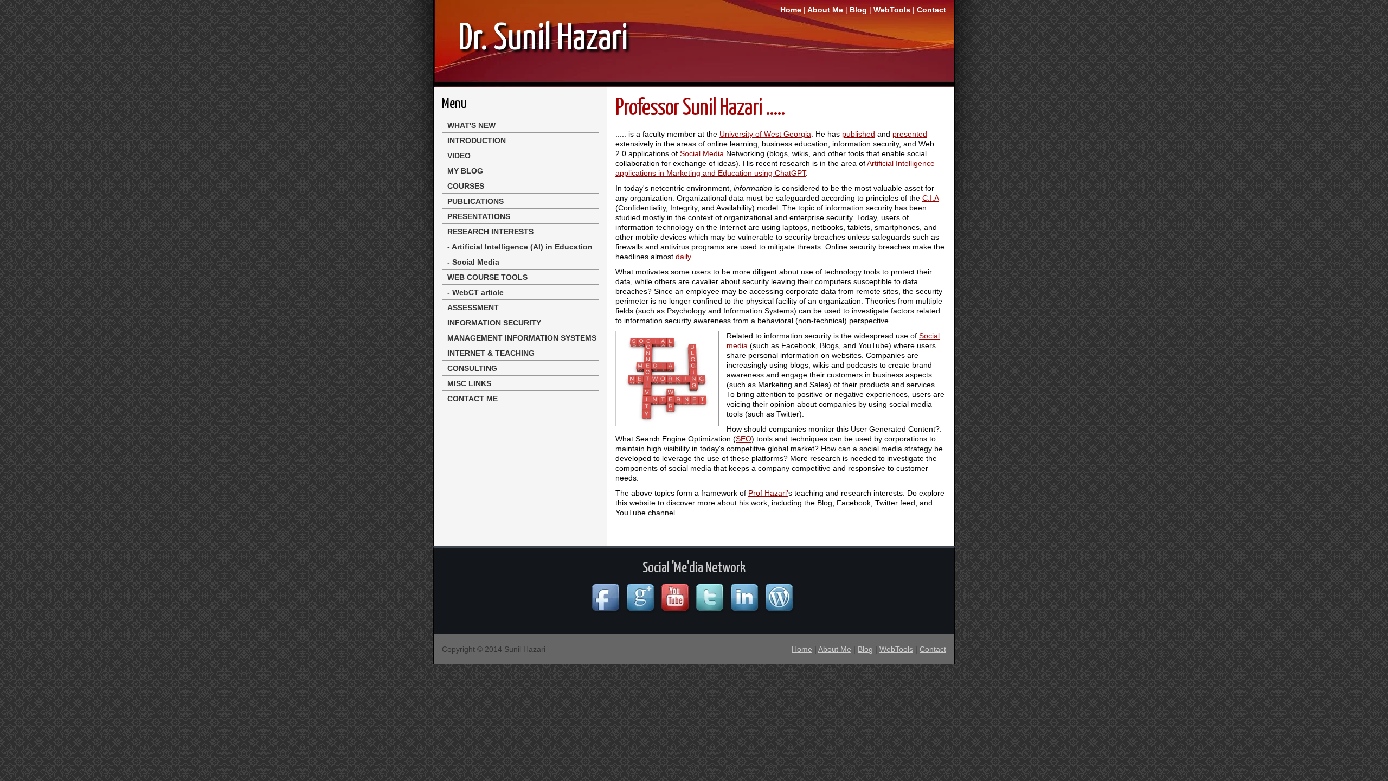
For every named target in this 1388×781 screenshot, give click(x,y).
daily (683, 256)
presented (909, 134)
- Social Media (473, 262)
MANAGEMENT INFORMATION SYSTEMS (521, 338)
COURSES (465, 186)
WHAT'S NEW (471, 125)
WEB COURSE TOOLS (487, 277)
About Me (825, 9)
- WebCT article (475, 292)
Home (790, 9)
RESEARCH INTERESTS (490, 231)
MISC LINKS (469, 383)
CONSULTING (472, 368)
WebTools (893, 9)
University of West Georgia (765, 134)
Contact (931, 9)
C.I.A (930, 198)
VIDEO (459, 155)
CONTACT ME (472, 398)
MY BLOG (465, 171)
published (858, 134)
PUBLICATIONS (475, 201)
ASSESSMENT (473, 307)
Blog (859, 9)
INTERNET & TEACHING (491, 353)
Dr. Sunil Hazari (543, 39)
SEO (743, 438)
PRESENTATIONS (478, 216)
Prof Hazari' (768, 493)
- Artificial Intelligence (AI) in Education (520, 246)
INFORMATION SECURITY (494, 322)
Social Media (703, 153)
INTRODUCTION (476, 140)
